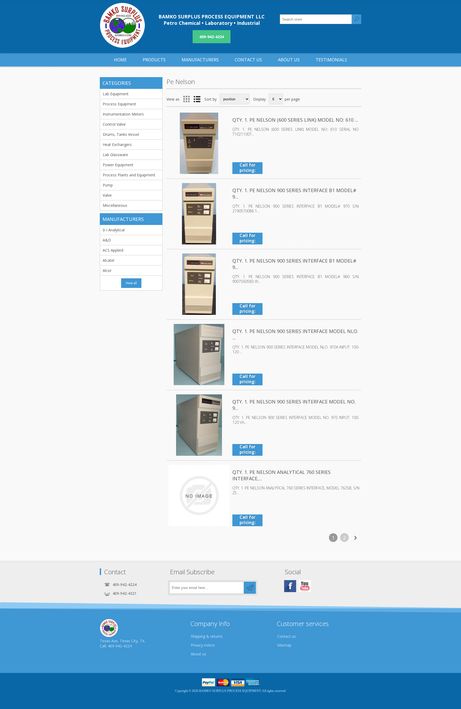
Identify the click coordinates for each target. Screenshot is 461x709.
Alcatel (108, 260)
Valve (107, 195)
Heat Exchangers (117, 144)
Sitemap (284, 645)
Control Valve (114, 124)
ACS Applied (113, 250)
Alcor (107, 270)
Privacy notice (203, 645)
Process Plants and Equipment (129, 174)
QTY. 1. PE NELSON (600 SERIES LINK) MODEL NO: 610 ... (295, 120)
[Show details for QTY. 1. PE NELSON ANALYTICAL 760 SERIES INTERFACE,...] (199, 495)
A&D (107, 240)
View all (131, 283)
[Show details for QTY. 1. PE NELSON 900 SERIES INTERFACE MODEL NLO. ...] (199, 354)
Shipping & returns (206, 636)
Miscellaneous (115, 205)
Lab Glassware (115, 154)
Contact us (286, 636)
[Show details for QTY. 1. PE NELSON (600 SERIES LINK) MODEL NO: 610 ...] (199, 143)
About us (198, 653)
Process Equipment (119, 103)
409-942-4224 (211, 36)
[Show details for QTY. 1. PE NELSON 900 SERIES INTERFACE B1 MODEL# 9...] (199, 213)
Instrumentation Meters (123, 114)
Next (355, 537)
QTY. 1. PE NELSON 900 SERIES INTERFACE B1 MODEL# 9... (294, 193)
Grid (186, 99)
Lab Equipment (116, 93)
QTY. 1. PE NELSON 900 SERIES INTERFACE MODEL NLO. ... (295, 334)
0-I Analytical (114, 229)
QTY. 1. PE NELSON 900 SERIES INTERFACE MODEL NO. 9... (294, 404)
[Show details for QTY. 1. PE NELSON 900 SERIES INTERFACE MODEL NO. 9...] (199, 425)
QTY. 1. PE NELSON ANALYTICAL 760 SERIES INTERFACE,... (281, 475)
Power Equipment (118, 164)
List (197, 99)
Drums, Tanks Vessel (121, 134)
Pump (108, 185)
